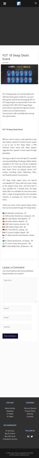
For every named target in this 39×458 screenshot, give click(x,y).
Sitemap (30, 414)
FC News (10, 416)
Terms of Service (30, 408)
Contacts (30, 416)
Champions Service (10, 439)
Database (10, 411)
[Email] (28, 436)
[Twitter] (32, 436)
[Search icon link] (36, 3)
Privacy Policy (30, 411)
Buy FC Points (10, 433)
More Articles (10, 408)
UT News (10, 414)
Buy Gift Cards (10, 436)
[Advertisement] (19, 25)
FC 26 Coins (10, 431)
